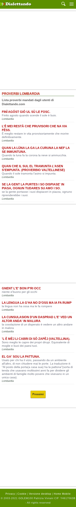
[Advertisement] (38, 50)
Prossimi (38, 394)
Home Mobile (62, 493)
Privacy (10, 493)
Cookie (22, 493)
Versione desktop (40, 493)
